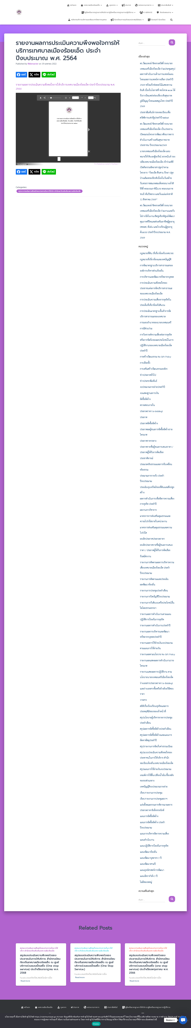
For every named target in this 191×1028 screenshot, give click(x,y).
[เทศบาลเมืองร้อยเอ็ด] (19, 12)
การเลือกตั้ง (145, 362)
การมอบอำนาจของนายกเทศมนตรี (155, 322)
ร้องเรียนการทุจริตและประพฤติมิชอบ (128, 19)
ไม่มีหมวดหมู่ (146, 882)
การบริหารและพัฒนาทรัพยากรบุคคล (157, 276)
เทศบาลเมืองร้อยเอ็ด (92, 5)
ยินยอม (96, 1024)
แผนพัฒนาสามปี (148, 863)
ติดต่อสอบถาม (166, 12)
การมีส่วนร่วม (146, 328)
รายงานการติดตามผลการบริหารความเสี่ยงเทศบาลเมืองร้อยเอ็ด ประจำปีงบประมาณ (157, 567)
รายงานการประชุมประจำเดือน (154, 590)
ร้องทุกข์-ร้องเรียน (158, 19)
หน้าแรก (73, 5)
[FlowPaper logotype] (23, 163)
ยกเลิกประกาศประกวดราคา (152, 538)
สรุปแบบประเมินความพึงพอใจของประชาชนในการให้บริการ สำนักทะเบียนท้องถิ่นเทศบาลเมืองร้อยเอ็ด (49, 191)
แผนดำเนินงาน (147, 839)
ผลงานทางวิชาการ (148, 509)
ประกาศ (128, 5)
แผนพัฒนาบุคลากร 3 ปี (151, 857)
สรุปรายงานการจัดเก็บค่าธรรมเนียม (156, 746)
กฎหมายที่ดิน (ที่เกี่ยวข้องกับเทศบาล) (157, 253)
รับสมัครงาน (145, 556)
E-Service (148, 12)
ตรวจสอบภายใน (147, 405)
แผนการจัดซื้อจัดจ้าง (149, 816)
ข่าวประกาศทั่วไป (148, 374)
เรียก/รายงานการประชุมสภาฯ (153, 798)
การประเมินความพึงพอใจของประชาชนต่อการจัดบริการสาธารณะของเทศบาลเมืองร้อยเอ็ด (156, 288)
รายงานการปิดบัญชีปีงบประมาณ (155, 596)
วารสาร (143, 699)
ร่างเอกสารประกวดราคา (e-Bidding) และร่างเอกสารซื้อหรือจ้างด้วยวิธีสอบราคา (157, 688)
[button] (101, 5)
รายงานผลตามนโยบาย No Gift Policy (157, 654)
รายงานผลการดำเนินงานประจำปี (155, 625)
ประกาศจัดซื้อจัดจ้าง (149, 423)
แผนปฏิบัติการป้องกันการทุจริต (154, 845)
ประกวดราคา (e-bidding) (151, 411)
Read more (25, 980)
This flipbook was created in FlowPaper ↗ (106, 164)
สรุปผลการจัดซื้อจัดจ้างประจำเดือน (155, 728)
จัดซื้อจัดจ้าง (145, 399)
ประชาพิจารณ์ (146, 458)
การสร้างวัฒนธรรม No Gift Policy (155, 356)
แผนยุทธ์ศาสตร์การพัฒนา (152, 870)
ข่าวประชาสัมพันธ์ (148, 380)
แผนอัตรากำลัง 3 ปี (149, 876)
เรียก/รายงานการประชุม (151, 792)
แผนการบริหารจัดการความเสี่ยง (154, 833)
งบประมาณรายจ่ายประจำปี (152, 386)
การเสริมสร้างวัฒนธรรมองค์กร (154, 368)
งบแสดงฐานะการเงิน (149, 393)
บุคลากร (112, 5)
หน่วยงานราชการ (145, 5)
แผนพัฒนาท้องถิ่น (148, 851)
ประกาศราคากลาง (148, 440)
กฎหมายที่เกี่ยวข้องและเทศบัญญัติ (155, 259)
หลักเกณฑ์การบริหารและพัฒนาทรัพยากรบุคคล (89, 19)
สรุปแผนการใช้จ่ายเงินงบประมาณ (155, 769)
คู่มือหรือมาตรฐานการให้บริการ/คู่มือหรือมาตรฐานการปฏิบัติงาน (109, 12)
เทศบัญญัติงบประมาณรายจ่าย (154, 786)
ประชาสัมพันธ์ (166, 5)
